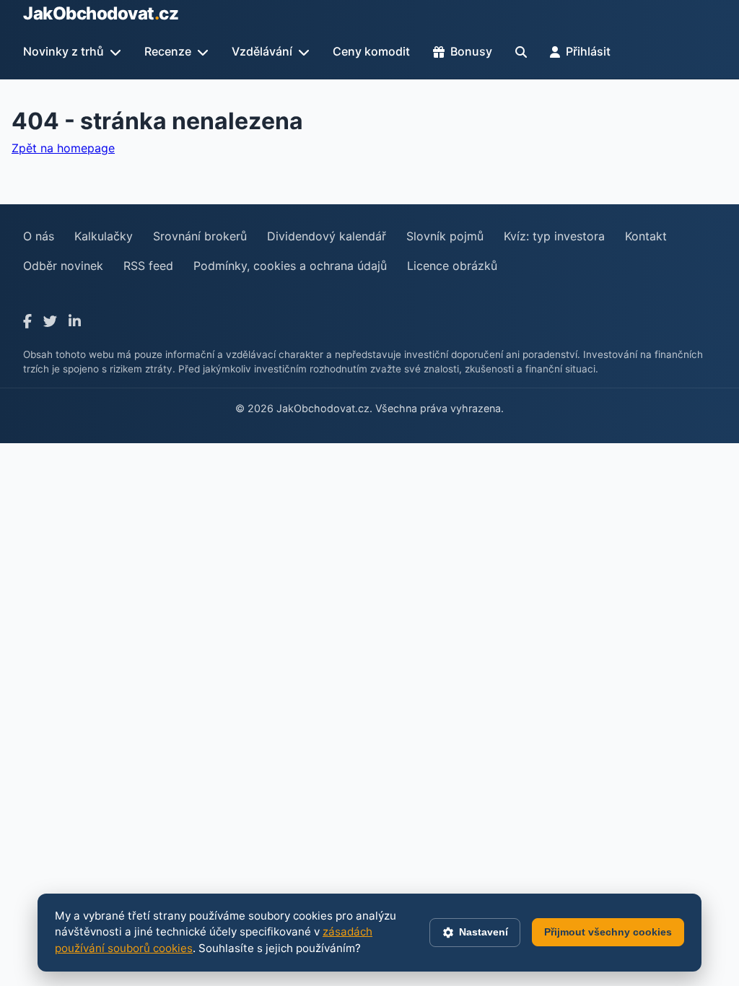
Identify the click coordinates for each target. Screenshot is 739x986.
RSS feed (148, 265)
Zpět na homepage (63, 148)
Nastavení (483, 932)
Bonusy (471, 51)
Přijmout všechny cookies (608, 932)
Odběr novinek (63, 265)
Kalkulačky (103, 236)
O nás (38, 236)
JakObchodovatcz (100, 13)
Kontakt (646, 236)
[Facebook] (27, 321)
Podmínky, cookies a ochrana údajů (290, 265)
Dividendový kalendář (326, 236)
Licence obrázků (452, 265)
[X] (50, 321)
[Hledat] (521, 52)
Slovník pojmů (445, 236)
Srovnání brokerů (200, 236)
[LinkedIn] (75, 321)
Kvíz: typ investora (554, 236)
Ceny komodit (371, 51)
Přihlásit (588, 51)
